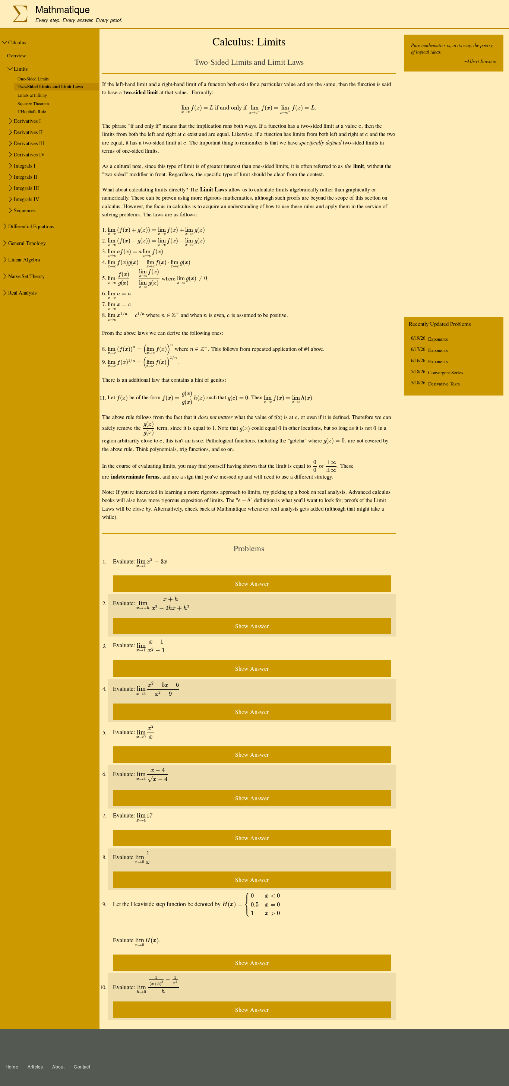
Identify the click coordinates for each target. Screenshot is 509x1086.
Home (12, 1066)
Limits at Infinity (32, 95)
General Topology (27, 243)
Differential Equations (31, 226)
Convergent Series (445, 372)
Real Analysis (22, 292)
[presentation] (248, 107)
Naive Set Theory (26, 276)
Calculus (17, 42)
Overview (16, 56)
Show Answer (252, 583)
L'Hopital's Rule (32, 111)
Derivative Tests (444, 384)
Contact (82, 1066)
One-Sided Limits (33, 79)
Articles (35, 1066)
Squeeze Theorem (33, 103)
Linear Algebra (24, 259)
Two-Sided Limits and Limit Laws (50, 86)
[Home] (16, 15)
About (58, 1066)
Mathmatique (62, 9)
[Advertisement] (454, 196)
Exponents (438, 339)
